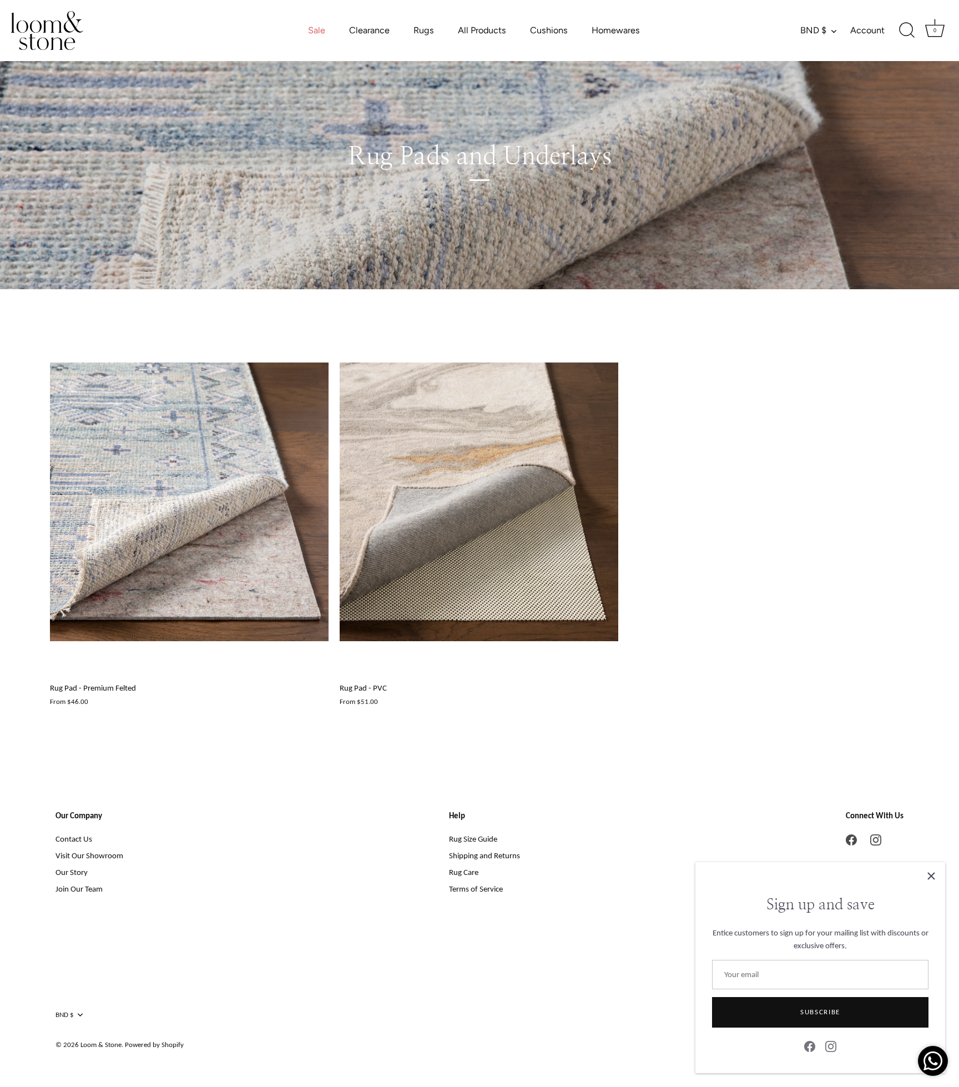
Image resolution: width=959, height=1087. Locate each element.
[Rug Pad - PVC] (479, 502)
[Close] (931, 876)
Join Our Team (79, 889)
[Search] (907, 30)
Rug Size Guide (473, 839)
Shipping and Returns (484, 855)
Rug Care (463, 872)
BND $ (813, 30)
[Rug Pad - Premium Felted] (189, 502)
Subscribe (820, 1012)
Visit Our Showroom (89, 855)
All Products (482, 30)
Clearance (369, 30)
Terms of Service (476, 889)
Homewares (616, 30)
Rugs (423, 30)
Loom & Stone (101, 1044)
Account (867, 30)
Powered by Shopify (154, 1044)
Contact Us (73, 839)
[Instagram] (830, 1046)
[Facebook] (809, 1046)
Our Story (71, 872)
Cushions (549, 30)
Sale (316, 30)
